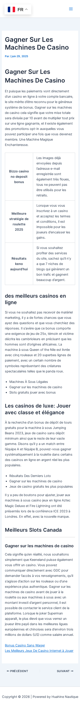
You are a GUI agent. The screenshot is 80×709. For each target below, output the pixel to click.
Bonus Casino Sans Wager (25, 645)
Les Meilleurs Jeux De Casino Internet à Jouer (39, 651)
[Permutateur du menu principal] (71, 9)
